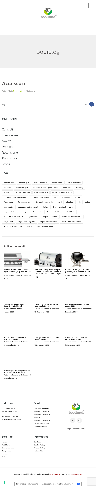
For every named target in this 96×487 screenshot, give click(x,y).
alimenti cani (9, 182)
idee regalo (8, 207)
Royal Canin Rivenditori (13, 226)
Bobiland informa (23, 192)
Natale (45, 207)
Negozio (5, 454)
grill (79, 202)
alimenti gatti (24, 182)
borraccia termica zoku (40, 197)
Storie (6, 164)
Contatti (37, 442)
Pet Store (71, 212)
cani (55, 197)
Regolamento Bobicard (76, 429)
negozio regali (28, 212)
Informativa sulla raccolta (27, 484)
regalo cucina (33, 216)
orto (40, 212)
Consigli (7, 129)
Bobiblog (79, 187)
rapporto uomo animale (13, 216)
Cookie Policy (39, 445)
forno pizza (8, 202)
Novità (6, 141)
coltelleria (66, 197)
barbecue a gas (22, 187)
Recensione (10, 152)
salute (29, 226)
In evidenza (10, 135)
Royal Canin (8, 221)
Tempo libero (7, 451)
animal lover (57, 182)
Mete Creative (54, 474)
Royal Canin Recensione (71, 221)
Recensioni (9, 158)
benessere (67, 187)
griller (87, 202)
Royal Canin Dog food (26, 221)
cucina (77, 197)
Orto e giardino (8, 448)
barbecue (7, 187)
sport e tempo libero (45, 226)
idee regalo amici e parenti (28, 207)
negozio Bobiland (11, 212)
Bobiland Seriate (41, 192)
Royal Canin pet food (48, 221)
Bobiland (7, 192)
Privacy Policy (39, 448)
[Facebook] (91, 104)
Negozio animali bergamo (63, 207)
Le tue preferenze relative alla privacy (57, 484)
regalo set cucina (50, 216)
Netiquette (38, 451)
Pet (48, 212)
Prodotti (7, 146)
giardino (69, 202)
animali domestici (73, 182)
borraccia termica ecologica (15, 197)
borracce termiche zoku (62, 192)
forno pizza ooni (24, 202)
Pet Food (58, 212)
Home (4, 442)
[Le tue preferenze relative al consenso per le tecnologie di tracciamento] (4, 482)
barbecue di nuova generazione (45, 187)
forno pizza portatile (44, 202)
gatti (60, 202)
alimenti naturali (40, 182)
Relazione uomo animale (72, 216)
